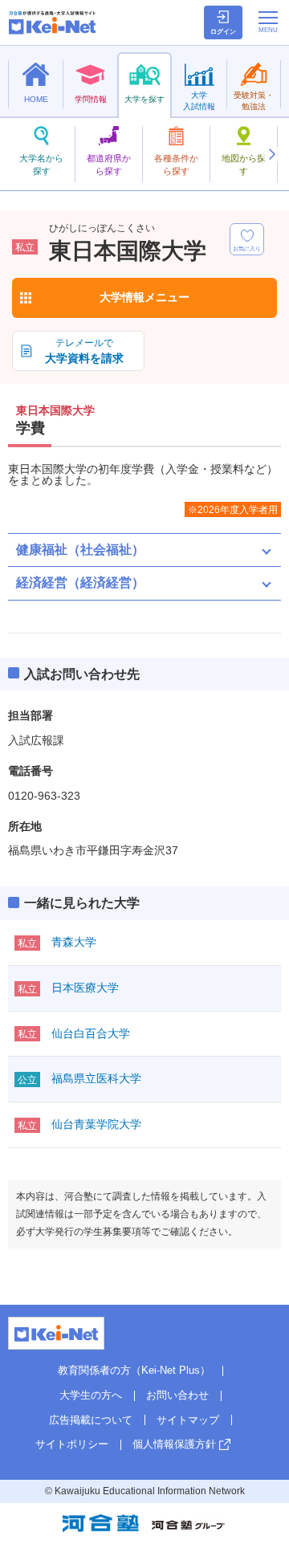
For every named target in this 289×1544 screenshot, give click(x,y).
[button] (271, 154)
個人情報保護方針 (174, 1444)
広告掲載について (90, 1420)
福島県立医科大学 (96, 1078)
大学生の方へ (90, 1395)
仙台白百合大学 (90, 1033)
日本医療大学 (85, 987)
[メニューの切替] (268, 22)
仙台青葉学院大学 (96, 1124)
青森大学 (73, 941)
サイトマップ (188, 1420)
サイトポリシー (71, 1444)
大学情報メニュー (144, 297)
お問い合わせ (177, 1395)
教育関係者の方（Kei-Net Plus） (134, 1370)
